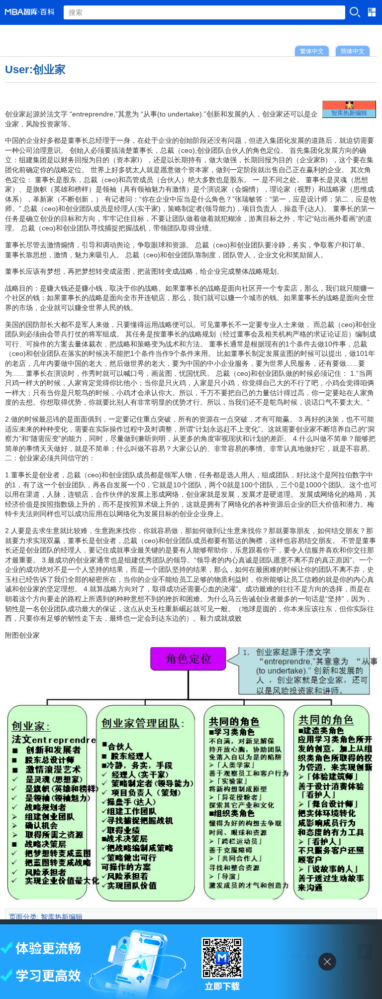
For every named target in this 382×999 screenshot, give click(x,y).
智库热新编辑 (349, 113)
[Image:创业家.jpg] (191, 899)
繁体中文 (312, 51)
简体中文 (353, 51)
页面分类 (23, 917)
